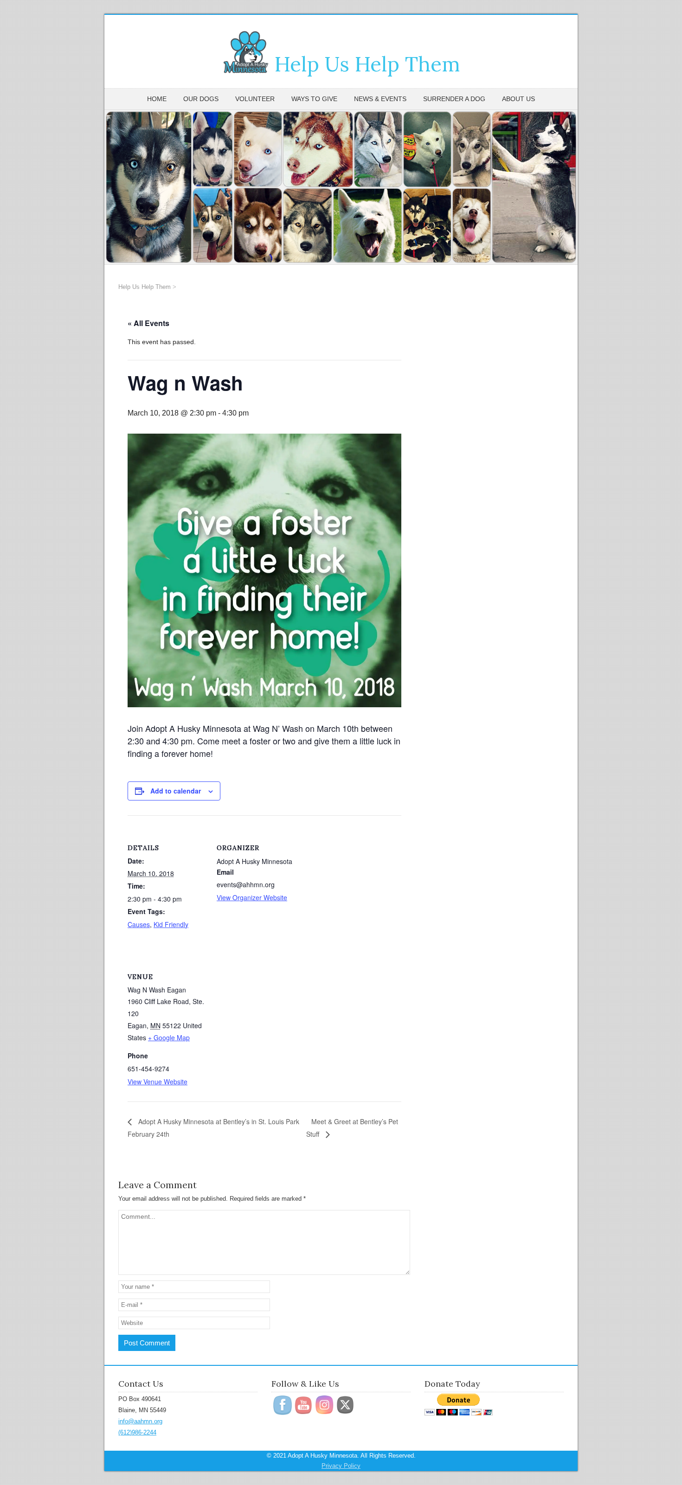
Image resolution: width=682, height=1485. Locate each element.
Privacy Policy (341, 1465)
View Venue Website (157, 1081)
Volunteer (255, 98)
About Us (518, 98)
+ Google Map (169, 1037)
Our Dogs (201, 98)
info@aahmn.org (140, 1421)
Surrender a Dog (454, 98)
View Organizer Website (252, 897)
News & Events (380, 98)
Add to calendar (175, 790)
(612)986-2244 (137, 1432)
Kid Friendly (171, 924)
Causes (139, 924)
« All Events (148, 323)
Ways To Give (314, 98)
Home (157, 98)
